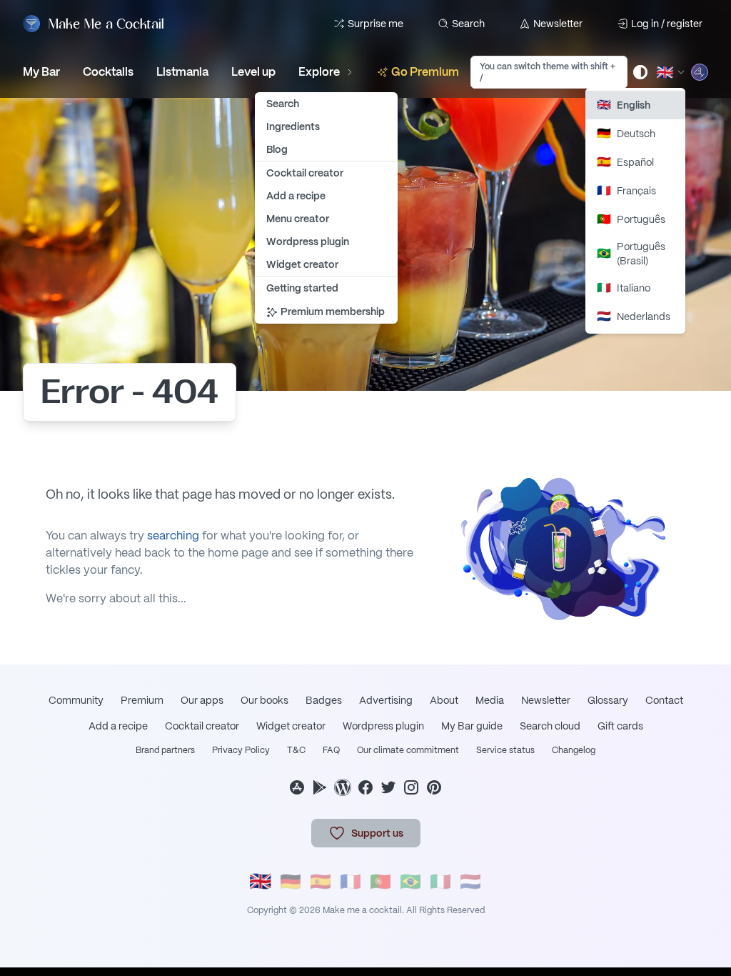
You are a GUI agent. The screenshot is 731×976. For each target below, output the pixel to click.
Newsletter (558, 23)
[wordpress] (342, 787)
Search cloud (550, 725)
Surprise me (375, 23)
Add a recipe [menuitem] (296, 195)
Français (626, 190)
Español (625, 161)
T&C (296, 750)
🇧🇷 (410, 881)
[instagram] (411, 787)
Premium (142, 700)
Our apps (202, 700)
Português (631, 218)
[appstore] (297, 787)
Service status (505, 750)
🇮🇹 (440, 881)
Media (489, 700)
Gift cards (620, 725)
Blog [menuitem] (277, 149)
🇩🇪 (290, 881)
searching (173, 535)
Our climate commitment (408, 750)
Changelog (573, 750)
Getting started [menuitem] (302, 288)
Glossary (608, 700)
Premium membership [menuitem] (333, 311)
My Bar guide (472, 725)
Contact (664, 700)
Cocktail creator (202, 725)
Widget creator (291, 725)
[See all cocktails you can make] (699, 72)
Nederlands (633, 316)
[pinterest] (434, 787)
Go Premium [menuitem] (425, 71)
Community (76, 700)
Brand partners (165, 750)
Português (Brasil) (631, 253)
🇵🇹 (380, 881)
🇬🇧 (260, 882)
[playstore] (319, 787)
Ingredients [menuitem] (293, 126)
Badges (324, 700)
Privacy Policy (241, 750)
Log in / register (666, 23)
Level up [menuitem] (253, 71)
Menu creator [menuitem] (297, 218)
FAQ (331, 750)
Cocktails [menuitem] (108, 71)
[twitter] (388, 787)
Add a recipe (118, 725)
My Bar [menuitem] (41, 71)
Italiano (623, 287)
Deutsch (626, 133)
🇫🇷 (350, 881)
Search (468, 23)
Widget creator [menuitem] (302, 264)
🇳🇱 (470, 881)
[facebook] (365, 787)
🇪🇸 (320, 881)
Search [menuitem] (282, 103)
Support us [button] (377, 833)
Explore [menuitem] (319, 71)
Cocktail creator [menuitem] (304, 172)
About (444, 700)
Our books (264, 700)
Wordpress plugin (383, 725)
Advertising (386, 700)
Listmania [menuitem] (182, 71)
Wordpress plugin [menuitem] (307, 241)
